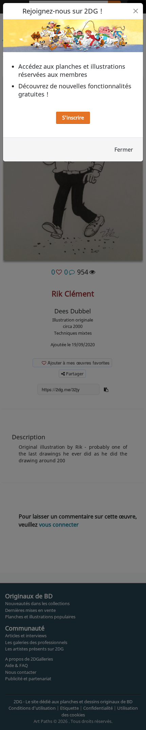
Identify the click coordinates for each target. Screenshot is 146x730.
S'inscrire (73, 117)
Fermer (123, 149)
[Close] (136, 11)
